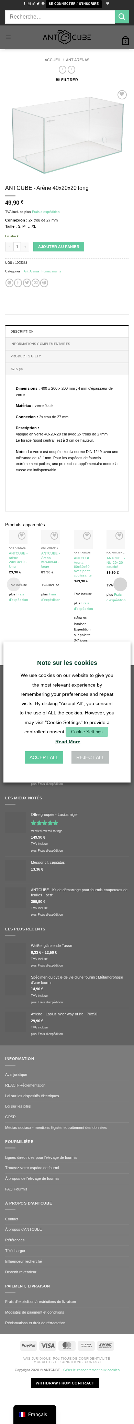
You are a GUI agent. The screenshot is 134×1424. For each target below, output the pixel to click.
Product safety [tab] (26, 356)
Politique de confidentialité (81, 1358)
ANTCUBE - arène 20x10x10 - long (18, 559)
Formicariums (51, 271)
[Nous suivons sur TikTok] (33, 4)
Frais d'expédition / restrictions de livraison (40, 1301)
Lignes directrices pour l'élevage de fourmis (41, 1157)
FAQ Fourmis (16, 1189)
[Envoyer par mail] (36, 283)
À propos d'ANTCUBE (23, 1229)
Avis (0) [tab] (17, 369)
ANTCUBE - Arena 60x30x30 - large (50, 559)
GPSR (10, 1117)
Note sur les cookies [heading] (67, 662)
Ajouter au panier (59, 247)
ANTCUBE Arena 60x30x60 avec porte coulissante (83, 566)
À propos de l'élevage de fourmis (32, 1178)
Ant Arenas (77, 60)
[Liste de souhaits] (107, 4)
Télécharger (15, 1251)
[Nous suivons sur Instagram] (29, 4)
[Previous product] (71, 70)
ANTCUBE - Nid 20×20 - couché (116, 562)
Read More (67, 741)
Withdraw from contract (65, 1383)
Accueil (53, 60)
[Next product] (62, 70)
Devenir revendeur (20, 1272)
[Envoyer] (122, 16)
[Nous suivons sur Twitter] (38, 4)
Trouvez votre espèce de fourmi (32, 1168)
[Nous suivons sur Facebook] (24, 4)
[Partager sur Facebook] (18, 283)
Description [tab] (22, 331)
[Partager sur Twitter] (27, 283)
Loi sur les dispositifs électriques (32, 1096)
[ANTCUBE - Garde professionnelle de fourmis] (67, 37)
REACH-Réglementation (25, 1085)
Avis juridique (16, 1074)
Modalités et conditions (58, 1362)
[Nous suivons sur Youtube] (43, 4)
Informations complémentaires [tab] (40, 344)
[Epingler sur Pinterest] (44, 283)
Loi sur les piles (18, 1106)
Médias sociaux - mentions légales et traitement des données (56, 1127)
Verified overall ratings (47, 831)
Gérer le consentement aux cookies (91, 1370)
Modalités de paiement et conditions (34, 1312)
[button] (74, 4)
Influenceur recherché (23, 1261)
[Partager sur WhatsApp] (9, 283)
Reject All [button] (90, 757)
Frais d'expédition (46, 212)
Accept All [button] (44, 757)
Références (15, 1240)
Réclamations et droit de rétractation (35, 1323)
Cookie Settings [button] (87, 731)
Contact (11, 1219)
